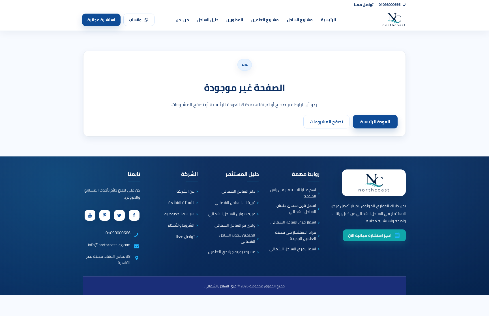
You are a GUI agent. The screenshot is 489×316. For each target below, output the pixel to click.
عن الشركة (185, 191)
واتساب (135, 19)
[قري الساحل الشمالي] (376, 20)
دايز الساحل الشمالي (238, 191)
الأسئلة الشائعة (181, 202)
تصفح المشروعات (326, 122)
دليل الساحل (207, 19)
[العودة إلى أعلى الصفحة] (480, 307)
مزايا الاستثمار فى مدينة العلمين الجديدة (295, 235)
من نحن (182, 19)
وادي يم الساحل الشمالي (235, 225)
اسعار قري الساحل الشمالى (293, 222)
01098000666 (389, 5)
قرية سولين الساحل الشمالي (231, 214)
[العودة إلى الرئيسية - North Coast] (374, 182)
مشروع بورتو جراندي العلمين (231, 252)
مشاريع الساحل (300, 19)
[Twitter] (119, 215)
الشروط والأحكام (181, 225)
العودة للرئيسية (375, 122)
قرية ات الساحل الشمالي (235, 202)
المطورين (234, 19)
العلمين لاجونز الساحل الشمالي (237, 238)
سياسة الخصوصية (179, 214)
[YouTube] (90, 215)
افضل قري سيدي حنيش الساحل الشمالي (296, 208)
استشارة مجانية (101, 19)
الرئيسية (328, 19)
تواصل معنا (364, 5)
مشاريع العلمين (265, 19)
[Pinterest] (104, 215)
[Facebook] (134, 215)
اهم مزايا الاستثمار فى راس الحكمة (293, 193)
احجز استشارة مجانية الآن (369, 235)
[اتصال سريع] (476, 286)
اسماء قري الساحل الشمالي (292, 249)
